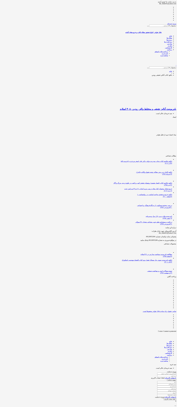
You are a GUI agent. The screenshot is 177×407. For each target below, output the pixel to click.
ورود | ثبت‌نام (171, 24)
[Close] (175, 405)
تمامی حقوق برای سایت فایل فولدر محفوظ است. (159, 311)
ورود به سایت (171, 380)
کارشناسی (168, 48)
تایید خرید (165, 53)
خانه (170, 36)
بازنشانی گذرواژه (170, 378)
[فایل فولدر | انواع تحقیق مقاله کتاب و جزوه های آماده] (169, 64)
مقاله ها (169, 38)
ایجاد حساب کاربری (169, 399)
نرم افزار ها (168, 42)
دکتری (170, 46)
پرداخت (169, 49)
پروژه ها (169, 40)
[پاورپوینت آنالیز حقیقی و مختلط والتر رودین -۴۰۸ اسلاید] (152, 104)
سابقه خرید (164, 55)
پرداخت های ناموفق (161, 51)
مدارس (169, 44)
